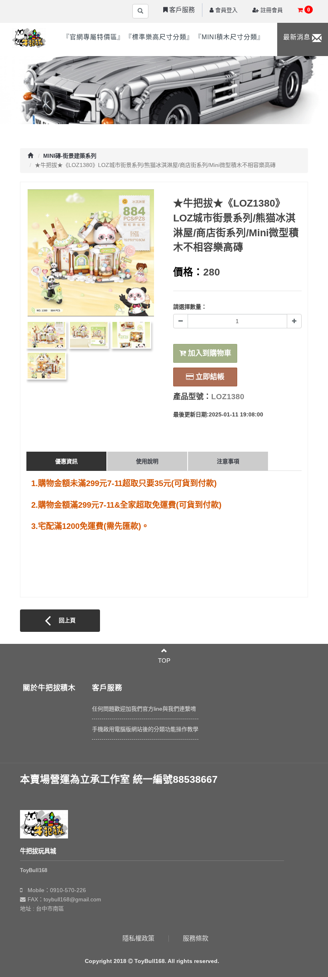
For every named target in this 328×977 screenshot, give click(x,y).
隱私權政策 (138, 938)
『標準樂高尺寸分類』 (159, 37)
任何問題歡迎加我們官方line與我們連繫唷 (144, 709)
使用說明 (147, 461)
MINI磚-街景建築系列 (69, 156)
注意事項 (228, 461)
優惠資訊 (66, 461)
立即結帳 (209, 377)
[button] (179, 10)
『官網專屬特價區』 (93, 37)
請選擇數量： (190, 307)
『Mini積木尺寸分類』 (229, 37)
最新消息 (296, 37)
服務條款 (195, 938)
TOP (164, 660)
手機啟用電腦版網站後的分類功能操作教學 (145, 729)
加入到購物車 (208, 353)
